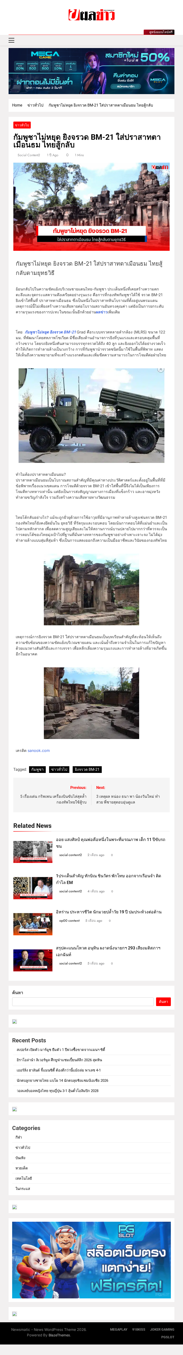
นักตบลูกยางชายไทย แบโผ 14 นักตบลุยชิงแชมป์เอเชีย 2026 (62, 1080)
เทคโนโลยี (23, 1178)
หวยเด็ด (21, 1168)
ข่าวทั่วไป (22, 125)
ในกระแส (22, 1189)
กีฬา (18, 1137)
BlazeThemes (59, 1335)
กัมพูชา (37, 769)
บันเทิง (20, 1158)
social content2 (29, 155)
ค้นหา (17, 992)
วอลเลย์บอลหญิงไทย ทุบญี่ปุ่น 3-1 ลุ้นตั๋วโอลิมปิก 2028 (57, 1091)
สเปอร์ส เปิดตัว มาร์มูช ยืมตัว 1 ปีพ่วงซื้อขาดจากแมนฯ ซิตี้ (61, 1050)
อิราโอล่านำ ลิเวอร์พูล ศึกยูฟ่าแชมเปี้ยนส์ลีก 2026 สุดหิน (59, 1060)
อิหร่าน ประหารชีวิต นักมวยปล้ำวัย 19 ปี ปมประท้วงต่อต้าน (109, 912)
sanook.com (39, 750)
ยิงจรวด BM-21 (87, 769)
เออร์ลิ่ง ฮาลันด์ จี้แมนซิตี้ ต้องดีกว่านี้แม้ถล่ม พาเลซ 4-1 (59, 1070)
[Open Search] (173, 40)
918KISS (138, 1330)
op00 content (69, 920)
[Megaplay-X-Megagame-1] (91, 71)
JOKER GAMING (162, 1330)
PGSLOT (167, 1337)
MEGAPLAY (118, 1330)
